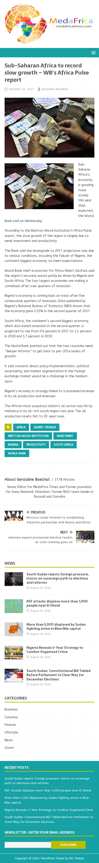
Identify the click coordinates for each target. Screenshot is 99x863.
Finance (10, 725)
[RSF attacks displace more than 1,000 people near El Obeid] (14, 610)
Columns (11, 717)
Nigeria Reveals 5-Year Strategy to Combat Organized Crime (54, 649)
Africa (21, 427)
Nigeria (13, 444)
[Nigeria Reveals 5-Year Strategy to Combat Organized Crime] (14, 657)
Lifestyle (11, 732)
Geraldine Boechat (54, 89)
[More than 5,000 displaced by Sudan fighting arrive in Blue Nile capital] (14, 633)
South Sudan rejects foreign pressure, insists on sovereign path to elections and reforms (57, 578)
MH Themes (76, 858)
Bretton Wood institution (28, 436)
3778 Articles (65, 480)
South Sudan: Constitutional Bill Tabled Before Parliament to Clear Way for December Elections (58, 675)
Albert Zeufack (45, 427)
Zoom (9, 748)
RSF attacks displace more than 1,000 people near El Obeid (57, 603)
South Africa (63, 444)
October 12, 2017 (22, 89)
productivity (36, 444)
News (10, 563)
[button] (92, 52)
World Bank (17, 453)
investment (65, 436)
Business (11, 709)
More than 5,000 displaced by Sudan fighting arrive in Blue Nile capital (56, 626)
